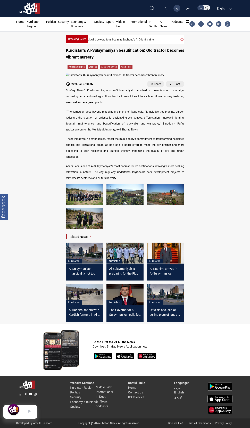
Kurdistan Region (77, 67)
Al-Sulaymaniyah (109, 67)
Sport (110, 21)
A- (166, 8)
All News (102, 401)
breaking (93, 67)
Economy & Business (84, 402)
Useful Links (136, 383)
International (138, 21)
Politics (51, 21)
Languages (181, 383)
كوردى (178, 397)
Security (63, 21)
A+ (187, 8)
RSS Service (136, 397)
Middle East (104, 387)
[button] (181, 39)
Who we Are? (175, 423)
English (179, 392)
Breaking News (77, 39)
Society (99, 21)
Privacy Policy (223, 423)
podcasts (177, 21)
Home (20, 21)
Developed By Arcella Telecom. (34, 423)
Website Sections (82, 383)
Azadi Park (126, 67)
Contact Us (135, 392)
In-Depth (101, 396)
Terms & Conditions (199, 423)
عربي (177, 387)
